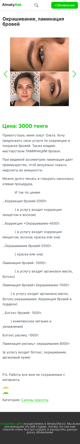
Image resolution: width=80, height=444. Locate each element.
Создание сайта (11, 423)
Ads (12, 4)
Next (73, 73)
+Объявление (64, 5)
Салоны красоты (34, 400)
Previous (6, 73)
